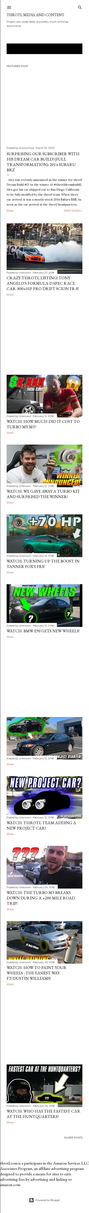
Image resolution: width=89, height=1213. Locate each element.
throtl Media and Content (35, 14)
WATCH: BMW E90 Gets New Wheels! (43, 631)
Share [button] (10, 210)
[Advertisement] (44, 335)
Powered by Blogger (48, 1200)
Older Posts (73, 1137)
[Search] (79, 6)
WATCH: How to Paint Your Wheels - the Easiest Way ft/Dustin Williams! (36, 973)
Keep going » (73, 210)
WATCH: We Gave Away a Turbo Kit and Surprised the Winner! (43, 494)
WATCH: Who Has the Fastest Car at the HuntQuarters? (43, 1113)
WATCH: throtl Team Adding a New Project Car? (41, 825)
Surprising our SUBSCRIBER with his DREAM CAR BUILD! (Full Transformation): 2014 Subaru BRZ (43, 162)
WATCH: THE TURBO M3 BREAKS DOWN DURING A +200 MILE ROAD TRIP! (41, 898)
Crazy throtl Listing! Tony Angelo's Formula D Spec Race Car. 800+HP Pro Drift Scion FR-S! (43, 283)
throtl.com (9, 1163)
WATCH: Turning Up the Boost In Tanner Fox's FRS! (43, 563)
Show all (71, 48)
